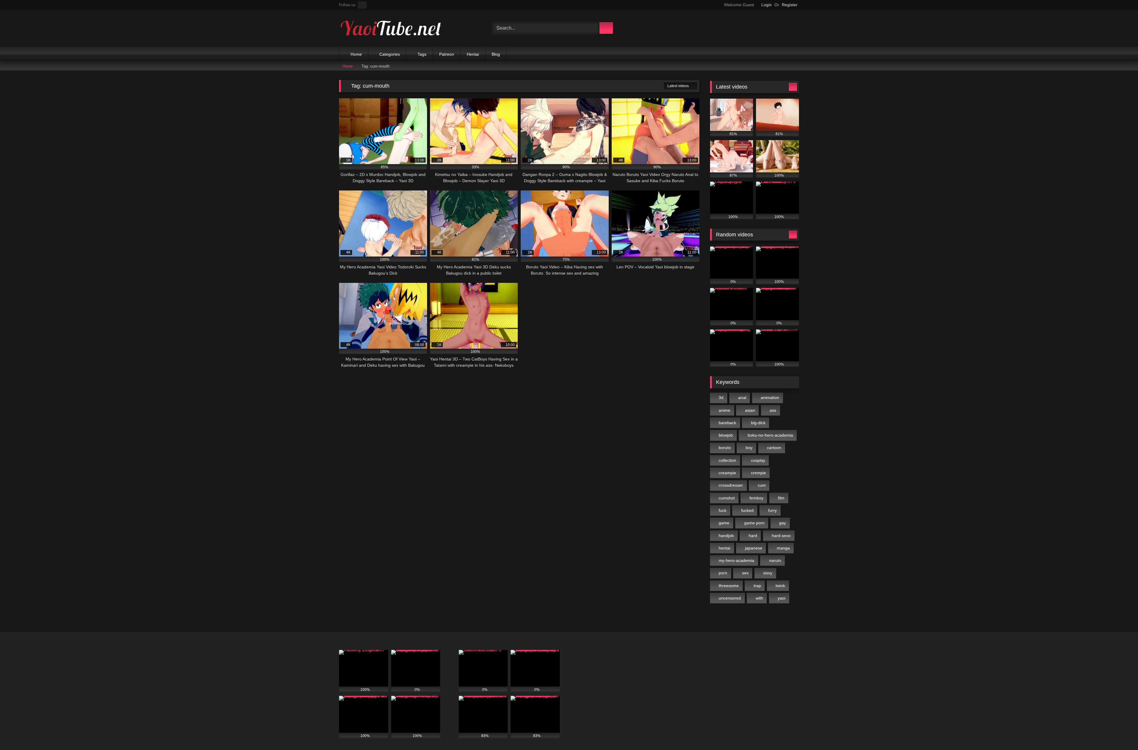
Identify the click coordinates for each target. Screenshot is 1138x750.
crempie (758, 472)
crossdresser (731, 485)
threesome (729, 585)
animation (770, 397)
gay (782, 522)
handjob (726, 535)
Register (789, 4)
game (724, 522)
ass (773, 410)
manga (783, 548)
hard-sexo (781, 535)
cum (762, 485)
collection (727, 460)
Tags (422, 54)
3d (721, 397)
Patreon (446, 54)
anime (724, 410)
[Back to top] (1120, 732)
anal (742, 397)
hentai (724, 548)
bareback (727, 422)
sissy (767, 572)
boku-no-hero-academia (770, 435)
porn (723, 572)
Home (356, 54)
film (781, 498)
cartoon (774, 447)
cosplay (758, 460)
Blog (496, 54)
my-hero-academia (736, 560)
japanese (753, 548)
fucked (747, 510)
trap (757, 585)
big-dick (758, 422)
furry (772, 510)
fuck (722, 510)
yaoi (781, 598)
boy (749, 447)
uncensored (730, 598)
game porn (754, 522)
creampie (727, 472)
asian (750, 410)
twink (780, 585)
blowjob (726, 435)
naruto (775, 560)
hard (753, 535)
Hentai (473, 54)
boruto (725, 447)
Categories (389, 54)
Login (766, 4)
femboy (756, 498)
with (759, 598)
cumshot (727, 498)
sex (745, 572)
